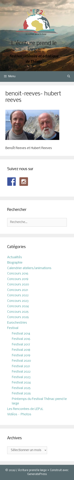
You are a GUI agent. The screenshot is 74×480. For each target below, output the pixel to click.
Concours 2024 (18, 306)
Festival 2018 (21, 350)
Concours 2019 (17, 279)
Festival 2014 (21, 333)
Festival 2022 (21, 371)
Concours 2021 (17, 290)
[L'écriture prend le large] (37, 22)
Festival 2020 (21, 361)
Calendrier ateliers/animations (29, 268)
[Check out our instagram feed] (23, 181)
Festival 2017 (21, 344)
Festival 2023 (21, 377)
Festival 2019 (21, 355)
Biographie (14, 262)
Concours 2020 (18, 284)
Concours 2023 (18, 301)
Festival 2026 (21, 393)
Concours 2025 (18, 312)
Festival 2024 (21, 382)
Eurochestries (17, 323)
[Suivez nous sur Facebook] (11, 181)
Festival (12, 328)
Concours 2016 (17, 273)
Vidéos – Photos (19, 414)
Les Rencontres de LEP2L (25, 409)
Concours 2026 (18, 317)
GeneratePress (37, 474)
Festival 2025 (21, 388)
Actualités (14, 257)
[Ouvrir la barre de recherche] (68, 76)
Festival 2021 (21, 366)
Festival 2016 (21, 339)
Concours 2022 (18, 295)
